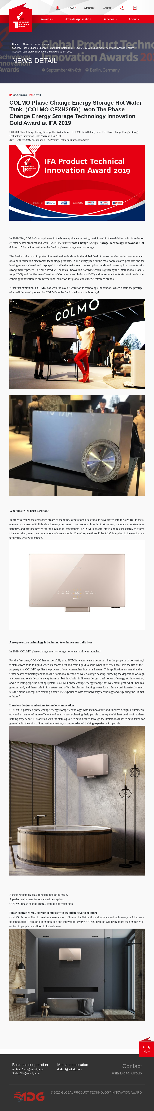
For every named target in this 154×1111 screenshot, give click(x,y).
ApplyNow (146, 1049)
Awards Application (78, 19)
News (71, 7)
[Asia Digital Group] (27, 17)
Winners (89, 7)
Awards (46, 19)
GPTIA (37, 95)
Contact (107, 7)
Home (15, 44)
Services (109, 19)
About (133, 19)
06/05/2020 (20, 95)
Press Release (42, 44)
